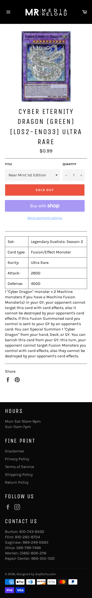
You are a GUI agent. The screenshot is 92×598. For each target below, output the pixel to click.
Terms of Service (19, 466)
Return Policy (16, 482)
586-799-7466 (28, 547)
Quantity (69, 164)
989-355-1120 (43, 558)
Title (8, 164)
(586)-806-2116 (33, 553)
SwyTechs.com (45, 574)
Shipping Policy (19, 474)
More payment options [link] (44, 218)
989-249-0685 (35, 542)
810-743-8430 (31, 531)
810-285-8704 (27, 537)
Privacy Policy (17, 459)
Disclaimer (14, 451)
